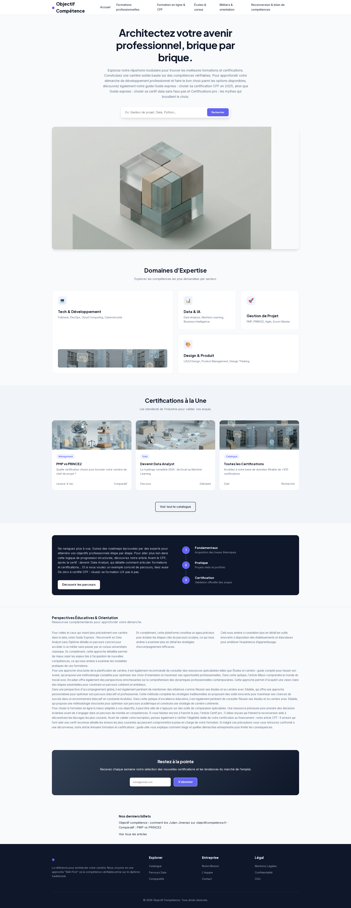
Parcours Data (157, 872)
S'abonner (185, 781)
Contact (207, 878)
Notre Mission (210, 866)
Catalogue (155, 866)
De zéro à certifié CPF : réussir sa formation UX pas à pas (98, 572)
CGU (258, 878)
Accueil (105, 7)
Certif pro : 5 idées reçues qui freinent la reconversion (244, 713)
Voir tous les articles (133, 834)
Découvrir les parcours (79, 584)
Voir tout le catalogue (175, 506)
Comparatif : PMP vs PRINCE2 (140, 827)
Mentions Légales (266, 866)
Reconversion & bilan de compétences (268, 7)
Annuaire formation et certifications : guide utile (119, 727)
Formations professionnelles (127, 7)
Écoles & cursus (200, 7)
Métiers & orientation (227, 7)
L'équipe (207, 872)
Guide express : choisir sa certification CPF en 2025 (194, 86)
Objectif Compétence (68, 7)
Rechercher (218, 112)
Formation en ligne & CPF (171, 7)
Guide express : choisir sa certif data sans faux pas (148, 91)
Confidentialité (264, 872)
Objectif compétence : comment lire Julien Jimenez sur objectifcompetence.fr (173, 822)
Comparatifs (156, 878)
